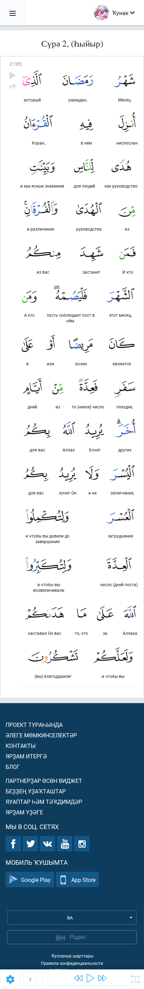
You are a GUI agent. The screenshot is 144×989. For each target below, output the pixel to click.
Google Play (36, 879)
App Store (83, 879)
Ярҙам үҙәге (24, 812)
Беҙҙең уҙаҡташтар (36, 791)
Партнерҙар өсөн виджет (44, 780)
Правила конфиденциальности (72, 963)
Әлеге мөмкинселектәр (41, 735)
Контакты (21, 745)
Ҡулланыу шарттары (72, 956)
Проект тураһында (34, 724)
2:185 (15, 64)
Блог (13, 766)
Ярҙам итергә (26, 756)
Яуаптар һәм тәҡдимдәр (44, 801)
